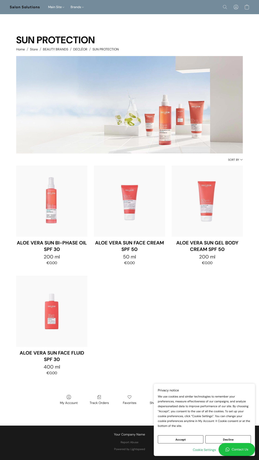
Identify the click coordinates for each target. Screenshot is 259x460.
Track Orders (99, 403)
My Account (69, 403)
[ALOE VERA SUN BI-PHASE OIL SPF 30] (51, 201)
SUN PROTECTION (105, 49)
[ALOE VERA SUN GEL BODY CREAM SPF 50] (207, 201)
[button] (237, 449)
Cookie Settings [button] (204, 450)
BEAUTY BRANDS (55, 49)
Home (20, 49)
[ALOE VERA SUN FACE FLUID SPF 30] (51, 311)
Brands (76, 7)
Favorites (129, 403)
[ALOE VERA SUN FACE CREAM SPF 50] (129, 201)
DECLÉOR (80, 49)
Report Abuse (129, 442)
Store (34, 49)
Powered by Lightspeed (129, 449)
